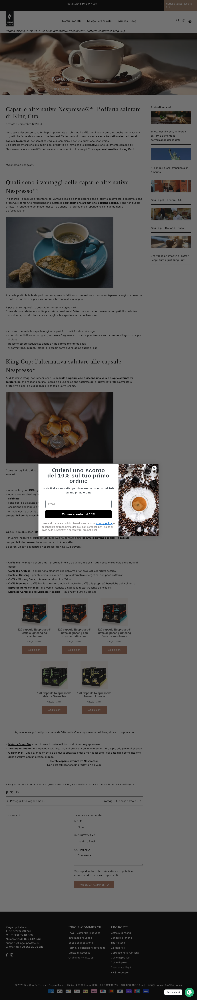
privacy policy (104, 523)
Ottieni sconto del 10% (78, 514)
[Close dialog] (154, 468)
